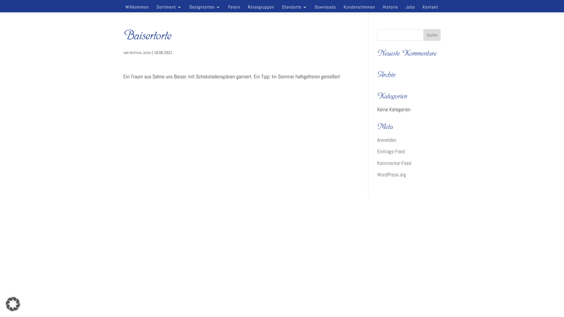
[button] (13, 304)
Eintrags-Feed (391, 151)
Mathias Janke (140, 52)
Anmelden (386, 139)
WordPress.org (391, 174)
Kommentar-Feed (394, 163)
